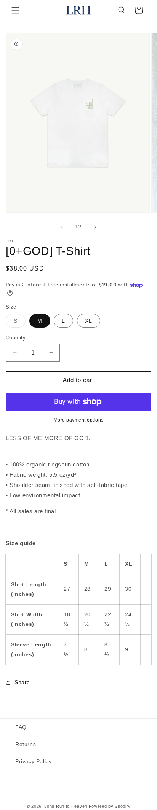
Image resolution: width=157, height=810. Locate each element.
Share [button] (22, 682)
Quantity (16, 338)
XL (88, 321)
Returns (25, 744)
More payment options (79, 420)
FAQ (21, 727)
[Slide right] (95, 226)
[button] (15, 10)
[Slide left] (61, 226)
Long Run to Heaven (65, 806)
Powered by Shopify (110, 806)
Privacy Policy (33, 761)
